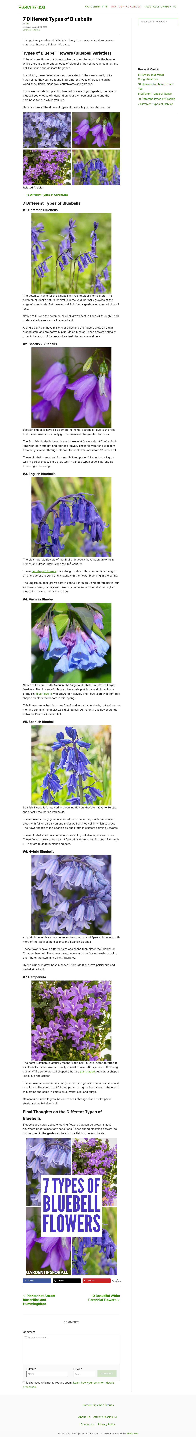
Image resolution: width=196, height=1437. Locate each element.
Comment (29, 1332)
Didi (27, 23)
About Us (84, 1417)
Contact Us (88, 1424)
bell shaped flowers (44, 571)
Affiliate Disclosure (105, 1417)
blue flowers (44, 693)
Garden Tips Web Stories (98, 1405)
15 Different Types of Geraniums (47, 194)
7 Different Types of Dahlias (155, 104)
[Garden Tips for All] (42, 6)
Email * (77, 1369)
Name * (31, 1368)
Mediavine (132, 1433)
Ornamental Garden (31, 30)
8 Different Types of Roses (155, 93)
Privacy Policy (107, 1424)
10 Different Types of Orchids (156, 99)
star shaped (87, 1071)
